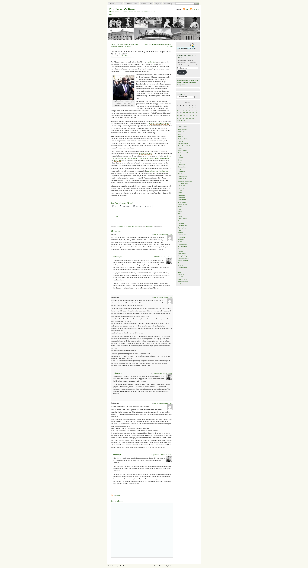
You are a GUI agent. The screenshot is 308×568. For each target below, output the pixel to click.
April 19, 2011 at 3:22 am (161, 403)
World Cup (181, 274)
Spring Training (182, 256)
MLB (133, 226)
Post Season (182, 234)
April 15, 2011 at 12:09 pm (159, 257)
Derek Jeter (181, 164)
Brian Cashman (182, 150)
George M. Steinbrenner (185, 181)
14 (187, 113)
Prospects (181, 239)
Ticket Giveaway (183, 260)
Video (179, 270)
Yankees (137, 226)
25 (178, 118)
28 (187, 118)
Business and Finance (184, 153)
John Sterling (182, 199)
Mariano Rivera (182, 204)
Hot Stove (181, 188)
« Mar (178, 120)
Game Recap (182, 178)
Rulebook (181, 249)
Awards (180, 136)
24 (196, 115)
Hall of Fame (182, 185)
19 (181, 115)
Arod (179, 134)
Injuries (180, 192)
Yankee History (182, 279)
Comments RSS (118, 495)
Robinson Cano (182, 244)
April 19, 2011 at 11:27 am (159, 454)
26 (181, 118)
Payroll (158, 4)
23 (193, 115)
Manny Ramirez (133, 158)
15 (190, 113)
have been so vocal (145, 153)
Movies (180, 216)
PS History (168, 4)
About (119, 4)
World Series (182, 277)
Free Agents (181, 171)
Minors (180, 211)
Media (180, 206)
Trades (180, 263)
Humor (180, 190)
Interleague (181, 195)
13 (184, 113)
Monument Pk (146, 4)
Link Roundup (182, 202)
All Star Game (182, 132)
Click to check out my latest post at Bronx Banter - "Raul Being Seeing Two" (187, 82)
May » (183, 120)
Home (112, 4)
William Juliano (125, 56)
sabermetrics (182, 253)
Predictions (181, 237)
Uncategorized (182, 267)
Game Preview (182, 176)
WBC (179, 272)
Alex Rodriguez (122, 158)
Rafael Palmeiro (153, 158)
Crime (180, 160)
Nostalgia (181, 223)
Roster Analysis (182, 246)
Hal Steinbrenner (183, 183)
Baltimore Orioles (183, 139)
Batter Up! (182, 72)
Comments (195, 9)
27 (184, 118)
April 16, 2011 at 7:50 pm (161, 297)
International (181, 197)
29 (190, 118)
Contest (180, 157)
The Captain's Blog (122, 9)
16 (193, 113)
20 (184, 115)
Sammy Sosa (143, 158)
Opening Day (182, 228)
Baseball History (183, 143)
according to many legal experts (157, 171)
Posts (186, 9)
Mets (179, 209)
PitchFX (180, 232)
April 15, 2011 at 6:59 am (161, 234)
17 (196, 113)
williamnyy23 (117, 257)
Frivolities (181, 174)
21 (187, 115)
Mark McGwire (164, 158)
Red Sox (180, 242)
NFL (179, 220)
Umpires (180, 265)
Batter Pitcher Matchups (185, 146)
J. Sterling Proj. (131, 4)
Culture (180, 162)
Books (180, 148)
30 (193, 118)
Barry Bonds (151, 62)
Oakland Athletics (183, 225)
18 (178, 115)
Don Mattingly (182, 167)
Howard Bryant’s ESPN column (159, 123)
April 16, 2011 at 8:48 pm (160, 373)
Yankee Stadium (183, 281)
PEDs (180, 230)
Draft (179, 169)
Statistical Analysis (183, 258)
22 (190, 115)
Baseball (128, 226)
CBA (179, 155)
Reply (171, 234)
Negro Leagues (182, 218)
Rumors (180, 251)
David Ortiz (117, 160)
